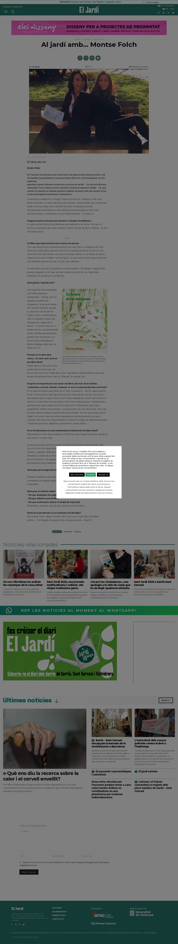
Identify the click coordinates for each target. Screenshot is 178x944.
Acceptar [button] (90, 474)
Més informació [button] (77, 474)
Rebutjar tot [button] (103, 474)
